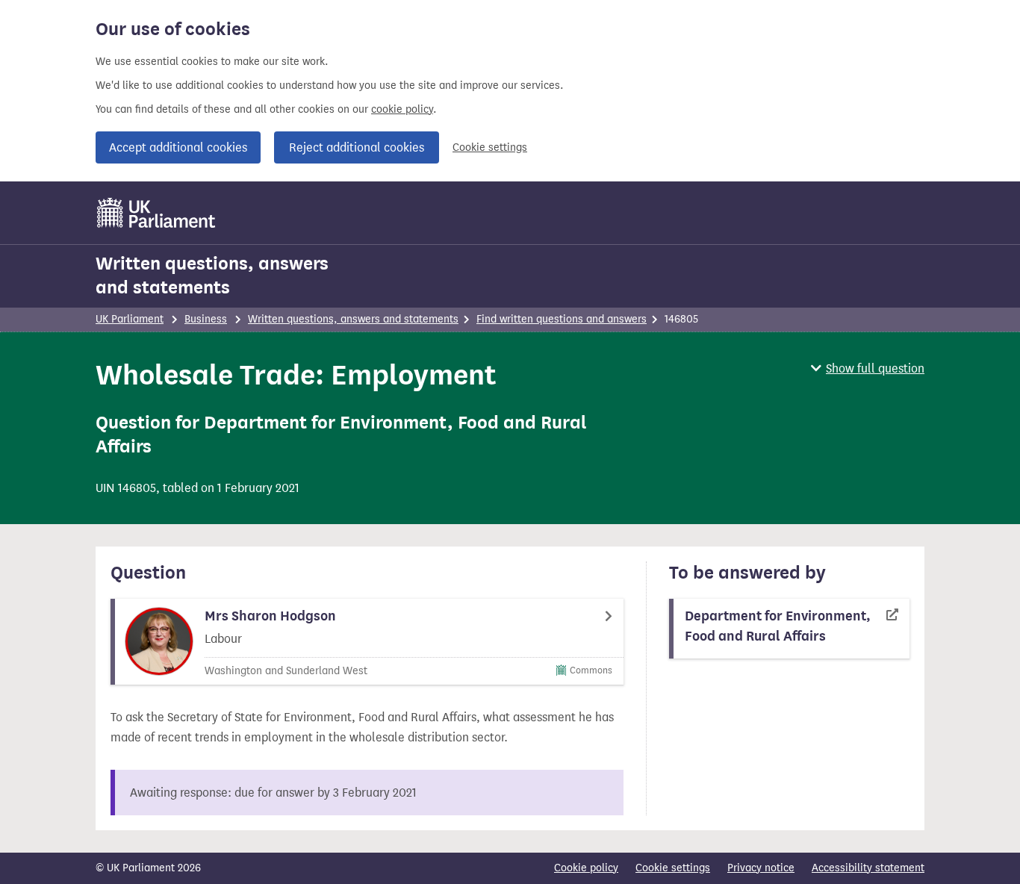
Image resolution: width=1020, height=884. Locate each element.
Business (205, 319)
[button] (867, 368)
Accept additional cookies (178, 147)
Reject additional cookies (356, 147)
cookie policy (402, 109)
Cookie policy (586, 868)
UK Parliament (130, 319)
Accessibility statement (868, 868)
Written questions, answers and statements (212, 275)
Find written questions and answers (561, 319)
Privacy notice (760, 868)
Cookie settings (490, 147)
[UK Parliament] (156, 212)
